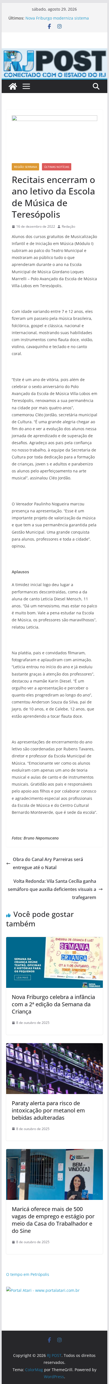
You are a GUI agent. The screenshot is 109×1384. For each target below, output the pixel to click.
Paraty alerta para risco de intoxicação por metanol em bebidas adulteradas (48, 1110)
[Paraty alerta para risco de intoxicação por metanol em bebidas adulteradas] (54, 1047)
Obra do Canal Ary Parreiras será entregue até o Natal (48, 863)
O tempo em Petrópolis (27, 1274)
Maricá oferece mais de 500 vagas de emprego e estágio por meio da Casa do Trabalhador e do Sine (53, 1220)
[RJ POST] (13, 86)
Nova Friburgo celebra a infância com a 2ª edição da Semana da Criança (53, 1004)
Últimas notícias (56, 167)
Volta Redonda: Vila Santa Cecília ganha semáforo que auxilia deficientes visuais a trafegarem (52, 889)
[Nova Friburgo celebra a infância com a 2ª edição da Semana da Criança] (54, 941)
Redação (68, 226)
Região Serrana (25, 167)
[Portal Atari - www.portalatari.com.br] (43, 1290)
